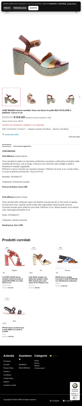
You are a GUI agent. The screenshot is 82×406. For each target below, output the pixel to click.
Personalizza (20, 8)
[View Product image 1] (11, 97)
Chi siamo (7, 361)
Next (79, 97)
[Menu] (78, 383)
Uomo (36, 361)
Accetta (33, 8)
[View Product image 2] (31, 97)
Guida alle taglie (74, 137)
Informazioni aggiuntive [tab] (22, 146)
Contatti (6, 365)
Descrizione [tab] (6, 146)
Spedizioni (22, 364)
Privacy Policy (8, 368)
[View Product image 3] (51, 97)
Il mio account (39, 368)
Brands (37, 366)
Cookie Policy (8, 378)
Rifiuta (7, 8)
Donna (36, 363)
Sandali (38, 129)
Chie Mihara (46, 129)
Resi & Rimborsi (24, 368)
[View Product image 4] (71, 97)
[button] (76, 12)
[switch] (75, 398)
